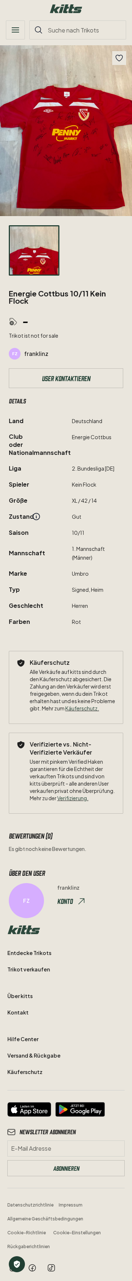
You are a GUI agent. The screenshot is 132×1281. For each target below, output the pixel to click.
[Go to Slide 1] (34, 250)
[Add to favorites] (119, 58)
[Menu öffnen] (15, 29)
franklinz (36, 353)
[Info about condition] (36, 516)
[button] (66, 130)
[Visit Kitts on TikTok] (51, 1268)
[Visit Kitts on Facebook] (32, 1268)
